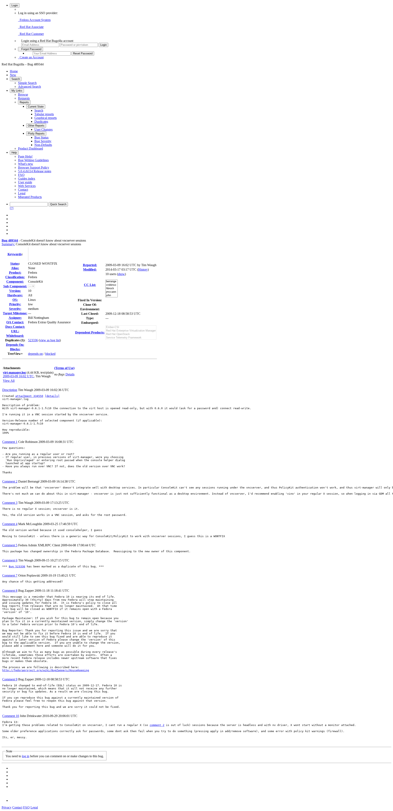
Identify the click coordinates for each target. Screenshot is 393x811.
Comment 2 (9, 481)
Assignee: (15, 317)
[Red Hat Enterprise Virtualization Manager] (131, 331)
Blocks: (15, 349)
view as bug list (50, 340)
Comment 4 (9, 524)
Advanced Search (29, 86)
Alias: (15, 268)
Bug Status (41, 137)
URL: (15, 331)
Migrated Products (30, 197)
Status (14, 263)
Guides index (26, 178)
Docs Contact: (15, 326)
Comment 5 (9, 545)
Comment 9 (9, 679)
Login (14, 5)
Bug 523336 (17, 566)
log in (25, 756)
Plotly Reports (36, 133)
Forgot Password (30, 49)
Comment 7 (9, 575)
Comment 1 (9, 442)
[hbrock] (111, 288)
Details (70, 374)
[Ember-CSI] (131, 327)
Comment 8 (9, 590)
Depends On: (15, 344)
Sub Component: (15, 286)
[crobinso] (111, 285)
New (13, 75)
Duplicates (41, 121)
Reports (24, 102)
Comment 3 (9, 502)
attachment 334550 (29, 396)
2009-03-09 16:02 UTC (18, 376)
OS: (15, 299)
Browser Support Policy (33, 167)
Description (9, 390)
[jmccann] (111, 292)
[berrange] (111, 281)
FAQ (21, 175)
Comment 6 (9, 560)
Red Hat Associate (31, 27)
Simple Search (27, 83)
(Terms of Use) (64, 368)
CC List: (90, 285)
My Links (16, 90)
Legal (21, 193)
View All (9, 380)
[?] (11, 208)
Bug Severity (42, 141)
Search (15, 79)
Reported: (90, 265)
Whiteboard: (15, 335)
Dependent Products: (90, 332)
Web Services (27, 186)
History (143, 269)
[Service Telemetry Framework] (131, 337)
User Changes (43, 129)
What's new (25, 164)
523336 (33, 340)
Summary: (8, 244)
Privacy (6, 807)
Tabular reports (44, 114)
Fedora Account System (34, 20)
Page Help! (25, 156)
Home (14, 71)
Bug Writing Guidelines (33, 160)
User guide (25, 182)
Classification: (15, 277)
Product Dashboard (30, 148)
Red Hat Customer (31, 34)
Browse (23, 94)
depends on (35, 353)
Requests (24, 98)
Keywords (15, 254)
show (121, 274)
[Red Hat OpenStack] (131, 334)
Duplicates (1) (14, 340)
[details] (52, 396)
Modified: (90, 269)
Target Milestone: (15, 313)
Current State (36, 106)
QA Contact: (15, 322)
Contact (23, 189)
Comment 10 (10, 716)
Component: (15, 281)
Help (14, 152)
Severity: (15, 308)
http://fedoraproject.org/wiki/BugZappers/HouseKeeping (45, 670)
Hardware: (15, 295)
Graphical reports (45, 118)
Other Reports (36, 125)
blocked (50, 353)
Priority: (15, 304)
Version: (15, 290)
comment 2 (157, 725)
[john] (111, 295)
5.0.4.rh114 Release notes (34, 171)
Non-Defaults (43, 145)
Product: (15, 272)
